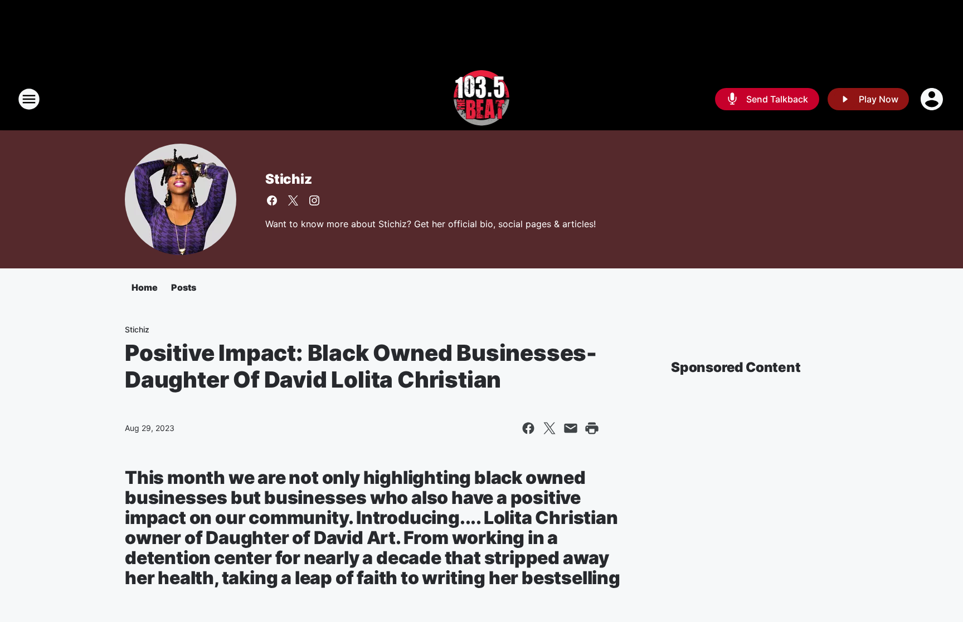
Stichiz (288, 179)
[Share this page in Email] (570, 428)
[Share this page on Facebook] (528, 428)
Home (145, 287)
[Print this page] (592, 428)
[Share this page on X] (549, 428)
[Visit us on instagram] (314, 200)
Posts (183, 287)
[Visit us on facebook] (272, 200)
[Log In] (933, 99)
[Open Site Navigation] (29, 99)
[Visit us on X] (293, 200)
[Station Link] (482, 99)
